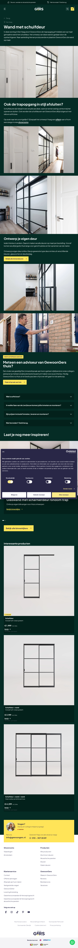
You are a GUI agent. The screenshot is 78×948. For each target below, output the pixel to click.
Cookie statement (40, 925)
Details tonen (67, 489)
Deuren (43, 862)
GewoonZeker (9, 889)
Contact (7, 875)
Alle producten (45, 852)
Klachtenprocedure (20, 922)
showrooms (23, 122)
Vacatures (44, 885)
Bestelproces (45, 882)
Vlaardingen (8, 852)
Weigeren (14, 495)
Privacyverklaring (55, 925)
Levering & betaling (11, 892)
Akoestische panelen (48, 858)
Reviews (43, 879)
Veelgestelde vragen (11, 885)
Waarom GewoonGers (48, 875)
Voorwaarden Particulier (56, 922)
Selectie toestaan (39, 495)
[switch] (29, 481)
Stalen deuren (45, 865)
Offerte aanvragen (10, 879)
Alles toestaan (63, 495)
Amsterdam (8, 855)
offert (58, 119)
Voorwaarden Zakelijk (24, 925)
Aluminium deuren (46, 855)
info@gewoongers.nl (16, 837)
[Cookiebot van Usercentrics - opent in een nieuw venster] (67, 451)
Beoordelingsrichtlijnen (37, 922)
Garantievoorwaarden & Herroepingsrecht (19, 895)
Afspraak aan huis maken (12, 882)
